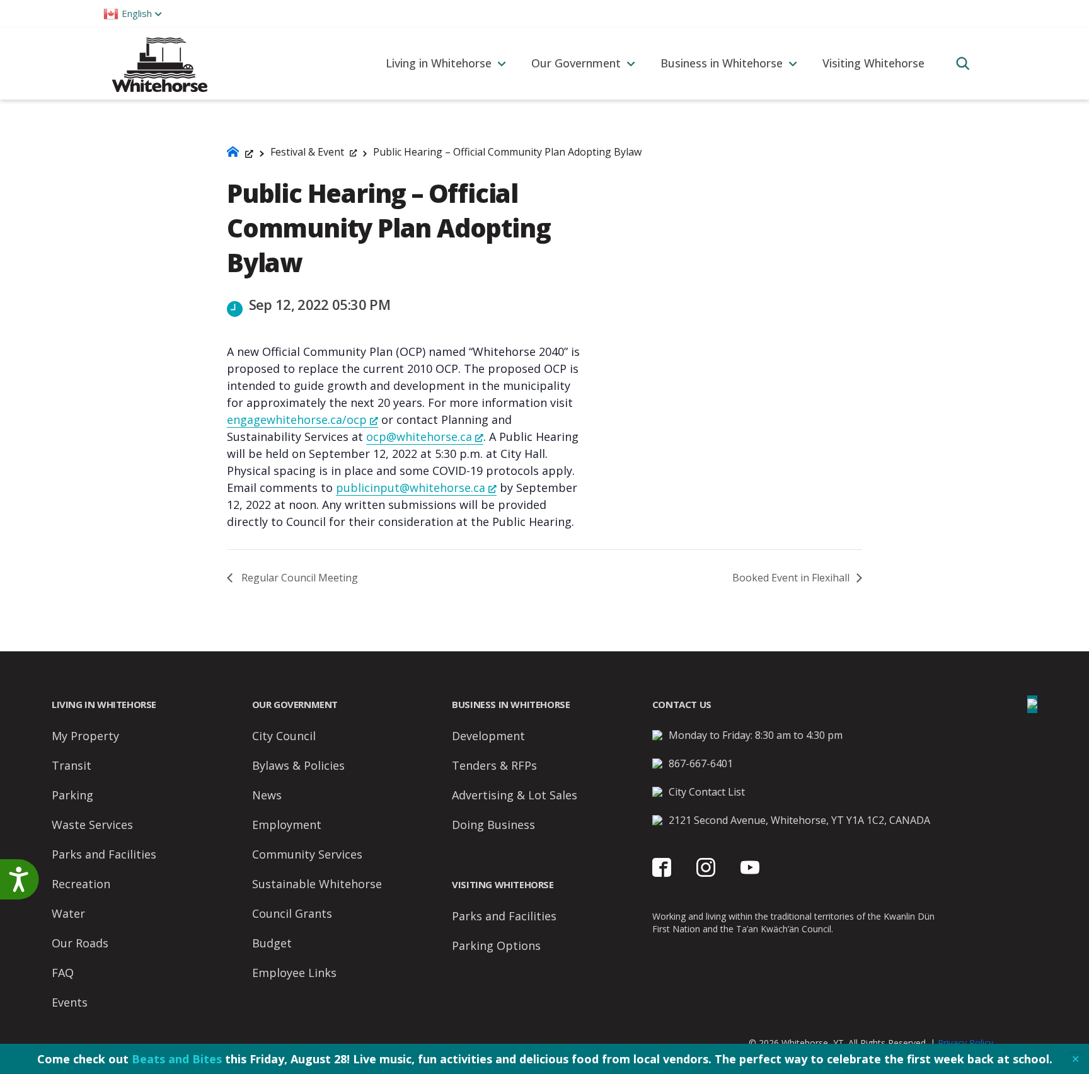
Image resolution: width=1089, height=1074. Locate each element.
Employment (286, 824)
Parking (72, 795)
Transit (71, 765)
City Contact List (707, 792)
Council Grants (292, 913)
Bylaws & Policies (298, 765)
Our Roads (80, 943)
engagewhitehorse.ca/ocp (297, 419)
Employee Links (294, 972)
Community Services (307, 854)
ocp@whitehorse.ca (419, 436)
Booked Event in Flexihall (792, 578)
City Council (284, 735)
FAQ (63, 972)
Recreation (81, 883)
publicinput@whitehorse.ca (410, 487)
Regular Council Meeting (298, 578)
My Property (85, 735)
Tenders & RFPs (494, 765)
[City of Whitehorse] (159, 63)
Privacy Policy (965, 1043)
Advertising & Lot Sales (514, 795)
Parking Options (496, 945)
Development (488, 735)
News (267, 795)
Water (68, 913)
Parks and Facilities (104, 854)
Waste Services (92, 824)
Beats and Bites (177, 1058)
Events (70, 1002)
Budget (272, 943)
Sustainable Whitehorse (317, 883)
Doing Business (493, 824)
